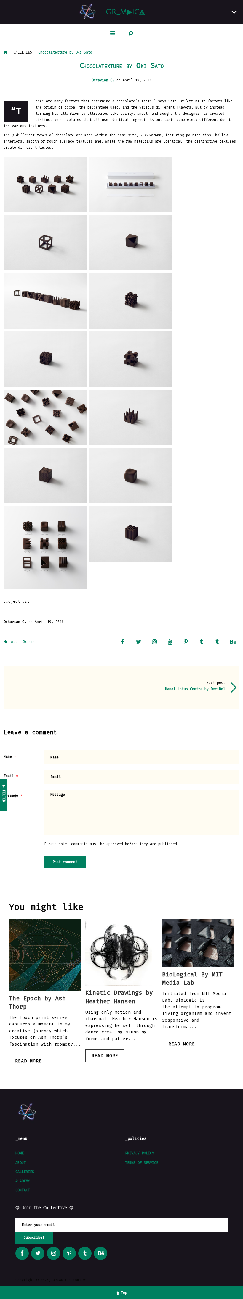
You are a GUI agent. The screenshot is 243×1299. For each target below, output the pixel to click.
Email (9, 776)
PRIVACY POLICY (139, 1153)
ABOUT (20, 1163)
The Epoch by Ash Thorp (37, 1002)
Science (30, 642)
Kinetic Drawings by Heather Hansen (119, 996)
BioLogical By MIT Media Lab (192, 978)
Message (11, 795)
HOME (19, 1153)
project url (17, 601)
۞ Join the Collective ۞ (44, 1207)
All (14, 642)
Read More (28, 1061)
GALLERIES (24, 1172)
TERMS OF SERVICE (141, 1163)
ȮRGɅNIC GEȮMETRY (69, 1280)
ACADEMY (22, 1181)
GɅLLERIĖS (22, 52)
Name (8, 756)
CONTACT (22, 1190)
